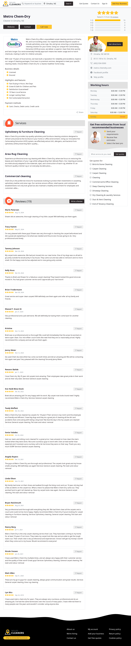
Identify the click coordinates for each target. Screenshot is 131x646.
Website (11, 27)
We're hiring (72, 633)
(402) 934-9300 (100, 63)
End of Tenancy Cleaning (103, 204)
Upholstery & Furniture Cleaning (25, 131)
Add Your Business (119, 3)
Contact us (71, 638)
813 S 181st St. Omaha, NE (105, 58)
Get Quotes (83, 3)
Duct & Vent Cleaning (101, 199)
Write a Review (76, 201)
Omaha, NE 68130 (101, 54)
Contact (27, 27)
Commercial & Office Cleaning (105, 182)
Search (68, 3)
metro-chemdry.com (102, 68)
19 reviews (114, 17)
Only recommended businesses (17, 638)
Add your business (96, 633)
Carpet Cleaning (99, 168)
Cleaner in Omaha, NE (13, 20)
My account (93, 629)
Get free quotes (94, 638)
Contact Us (95, 3)
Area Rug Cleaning (16, 154)
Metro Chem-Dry (16, 16)
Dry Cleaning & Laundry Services (106, 195)
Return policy (114, 633)
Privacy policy (115, 629)
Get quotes (120, 154)
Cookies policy (115, 638)
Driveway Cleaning (100, 190)
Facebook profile (101, 72)
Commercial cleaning (18, 176)
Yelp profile (98, 77)
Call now (44, 27)
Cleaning (96, 177)
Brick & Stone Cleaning (102, 164)
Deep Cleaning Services (102, 186)
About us (71, 629)
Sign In (104, 3)
